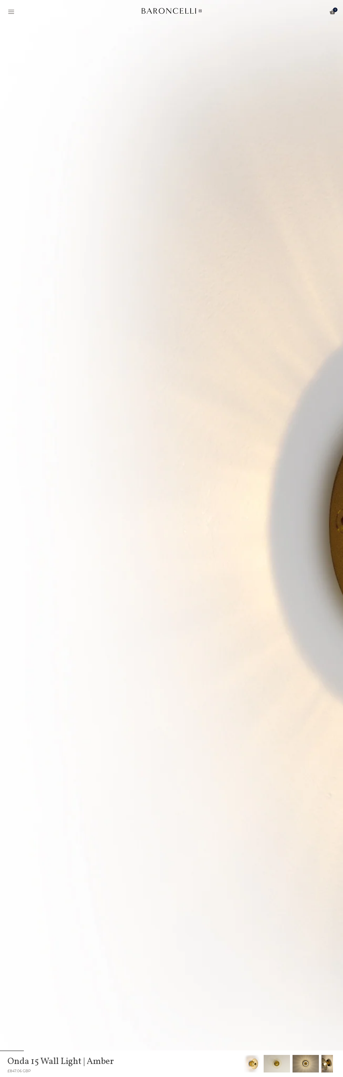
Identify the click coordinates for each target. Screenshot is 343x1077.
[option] (252, 1063)
